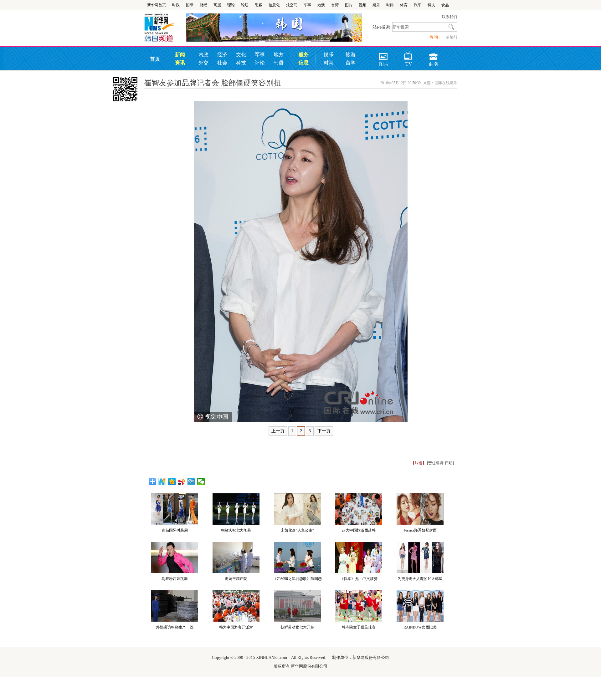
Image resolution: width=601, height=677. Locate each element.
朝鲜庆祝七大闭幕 (236, 530)
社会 (222, 62)
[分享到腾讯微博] (191, 481)
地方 (279, 54)
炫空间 (291, 5)
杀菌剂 (451, 37)
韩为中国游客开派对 (236, 627)
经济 (222, 54)
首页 (155, 59)
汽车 (417, 5)
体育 (404, 5)
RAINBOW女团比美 (420, 627)
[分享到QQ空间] (172, 481)
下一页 (324, 431)
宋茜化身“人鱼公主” (297, 530)
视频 (362, 5)
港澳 (321, 5)
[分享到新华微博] (162, 481)
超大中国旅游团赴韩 (359, 530)
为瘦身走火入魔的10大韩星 (420, 579)
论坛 (245, 5)
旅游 (351, 54)
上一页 (278, 431)
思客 (258, 5)
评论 (260, 62)
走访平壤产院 (236, 579)
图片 (348, 5)
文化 (241, 54)
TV (409, 54)
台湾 (335, 5)
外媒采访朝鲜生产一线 (174, 627)
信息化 (274, 5)
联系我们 (449, 17)
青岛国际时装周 (175, 530)
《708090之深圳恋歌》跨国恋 (297, 579)
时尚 (390, 5)
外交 (203, 62)
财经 (203, 5)
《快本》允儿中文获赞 (359, 579)
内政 (203, 54)
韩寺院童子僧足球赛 (359, 627)
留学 (351, 62)
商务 (434, 54)
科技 (431, 5)
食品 (445, 5)
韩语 (279, 62)
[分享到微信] (201, 481)
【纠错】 (418, 463)
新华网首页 (156, 5)
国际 (189, 5)
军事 (307, 5)
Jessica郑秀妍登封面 (420, 530)
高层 (217, 5)
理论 (231, 5)
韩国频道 (165, 27)
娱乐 (376, 5)
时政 (176, 5)
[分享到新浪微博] (182, 481)
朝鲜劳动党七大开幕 (297, 627)
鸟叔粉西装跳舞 (175, 579)
